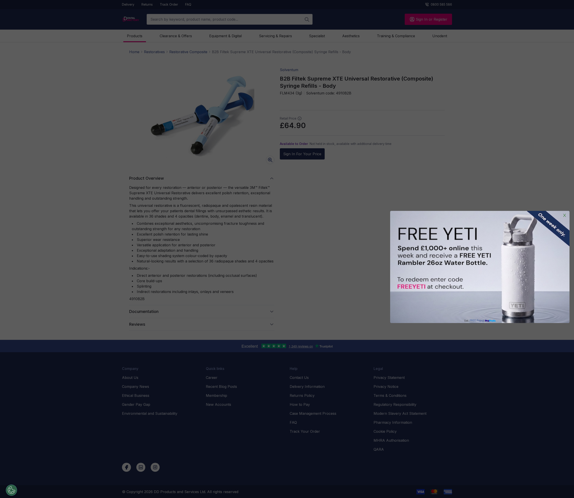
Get (474, 320)
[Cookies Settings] (11, 490)
